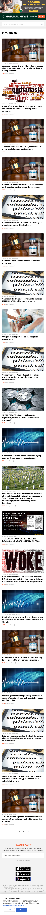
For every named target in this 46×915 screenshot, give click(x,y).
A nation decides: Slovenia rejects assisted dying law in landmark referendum (21, 147)
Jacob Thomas (14, 63)
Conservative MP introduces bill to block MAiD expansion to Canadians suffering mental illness (20, 377)
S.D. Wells (13, 491)
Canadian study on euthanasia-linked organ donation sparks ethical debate (22, 224)
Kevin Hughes (14, 693)
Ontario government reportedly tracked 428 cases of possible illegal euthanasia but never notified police (22, 697)
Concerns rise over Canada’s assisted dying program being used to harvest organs (21, 456)
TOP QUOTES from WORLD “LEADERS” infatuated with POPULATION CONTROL (21, 540)
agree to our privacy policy (13, 905)
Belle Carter (14, 103)
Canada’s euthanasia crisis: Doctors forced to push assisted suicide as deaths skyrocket (22, 185)
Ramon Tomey (14, 296)
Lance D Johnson (15, 536)
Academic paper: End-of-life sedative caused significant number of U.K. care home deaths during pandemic (22, 68)
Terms (11, 887)
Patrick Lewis (14, 182)
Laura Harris (14, 334)
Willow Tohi (14, 412)
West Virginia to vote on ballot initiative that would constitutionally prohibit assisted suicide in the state (22, 778)
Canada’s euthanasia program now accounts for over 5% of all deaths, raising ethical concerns (22, 108)
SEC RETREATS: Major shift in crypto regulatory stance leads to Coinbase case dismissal (20, 417)
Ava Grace (13, 453)
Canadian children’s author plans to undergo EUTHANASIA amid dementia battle (22, 300)
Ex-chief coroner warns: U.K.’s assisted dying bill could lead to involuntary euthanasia (22, 658)
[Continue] (41, 855)
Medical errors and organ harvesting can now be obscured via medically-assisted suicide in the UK (22, 619)
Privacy (6, 887)
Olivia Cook (14, 814)
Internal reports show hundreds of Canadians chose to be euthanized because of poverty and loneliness (22, 738)
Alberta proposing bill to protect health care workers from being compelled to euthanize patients (22, 819)
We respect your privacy (23, 860)
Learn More (9, 910)
